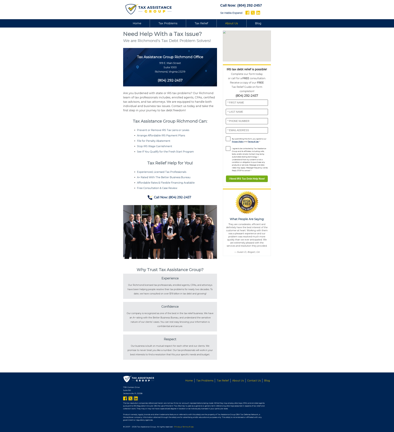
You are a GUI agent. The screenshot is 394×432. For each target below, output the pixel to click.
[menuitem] (137, 23)
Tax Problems (167, 23)
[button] (247, 44)
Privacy (177, 427)
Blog (258, 23)
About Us (231, 23)
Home (137, 23)
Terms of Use (253, 142)
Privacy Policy (238, 142)
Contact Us (254, 380)
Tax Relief (201, 23)
